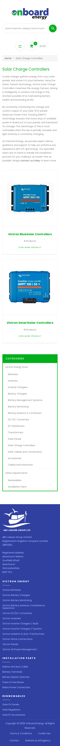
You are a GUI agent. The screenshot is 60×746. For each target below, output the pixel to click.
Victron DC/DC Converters (17, 613)
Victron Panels (10, 644)
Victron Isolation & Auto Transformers (23, 634)
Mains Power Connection (16, 687)
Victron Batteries (11, 590)
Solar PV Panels (10, 704)
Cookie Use (44, 733)
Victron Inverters (11, 618)
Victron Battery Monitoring (17, 600)
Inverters (13, 380)
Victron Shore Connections (17, 639)
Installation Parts (17, 486)
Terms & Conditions (21, 733)
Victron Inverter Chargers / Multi (20, 623)
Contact (14, 740)
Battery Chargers (17, 393)
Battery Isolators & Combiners (24, 413)
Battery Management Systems (25, 400)
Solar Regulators (11, 709)
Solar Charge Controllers (21, 445)
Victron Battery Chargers (16, 595)
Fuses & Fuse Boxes (13, 682)
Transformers (15, 432)
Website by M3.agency (37, 740)
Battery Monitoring (18, 406)
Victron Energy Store (16, 367)
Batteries (13, 374)
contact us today (30, 160)
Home (8, 58)
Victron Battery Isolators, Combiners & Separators (23, 606)
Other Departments (16, 473)
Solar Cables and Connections (25, 451)
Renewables (14, 480)
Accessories (14, 458)
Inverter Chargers (18, 387)
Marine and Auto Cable (15, 666)
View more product (30, 247)
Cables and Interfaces (20, 464)
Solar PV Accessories (13, 715)
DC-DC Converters (18, 419)
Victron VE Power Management (19, 649)
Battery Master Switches (15, 677)
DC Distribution (16, 426)
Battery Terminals (12, 672)
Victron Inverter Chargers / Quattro (22, 628)
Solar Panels (14, 439)
